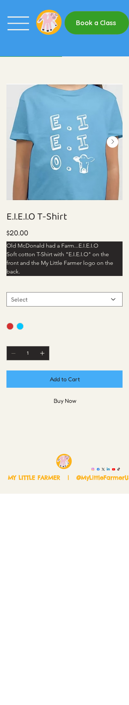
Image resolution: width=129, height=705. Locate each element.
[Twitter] (35, 430)
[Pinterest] (27, 430)
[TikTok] (118, 469)
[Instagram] (93, 469)
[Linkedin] (108, 469)
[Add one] (42, 353)
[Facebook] (18, 430)
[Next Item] (112, 142)
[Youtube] (113, 469)
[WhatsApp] (10, 430)
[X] (103, 469)
